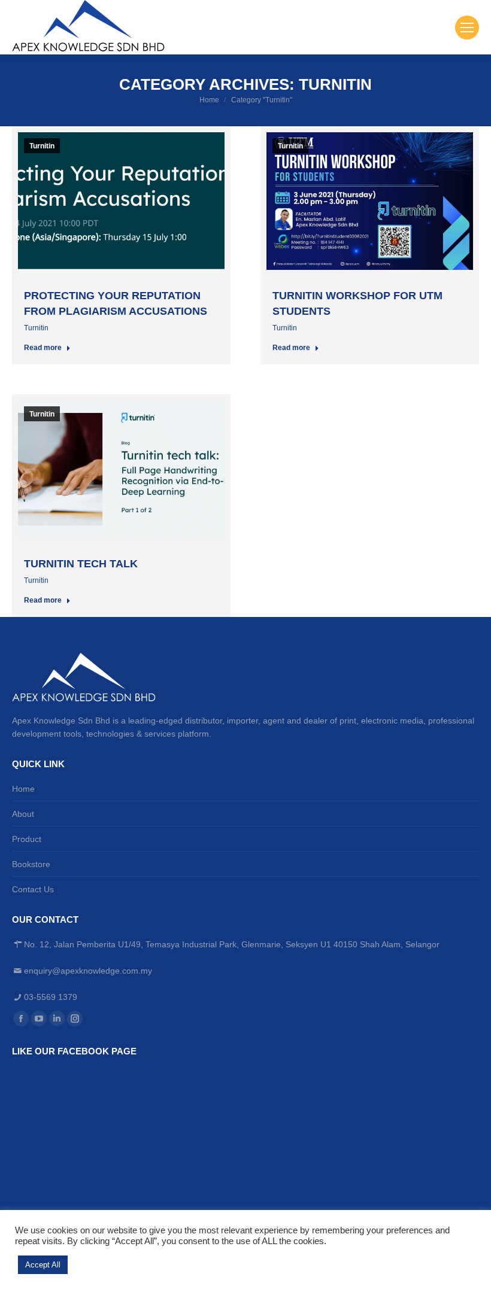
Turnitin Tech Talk (81, 564)
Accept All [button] (42, 1264)
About (23, 814)
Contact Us (33, 889)
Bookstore (31, 864)
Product (26, 839)
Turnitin (41, 146)
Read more (43, 347)
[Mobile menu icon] (467, 27)
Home (23, 789)
